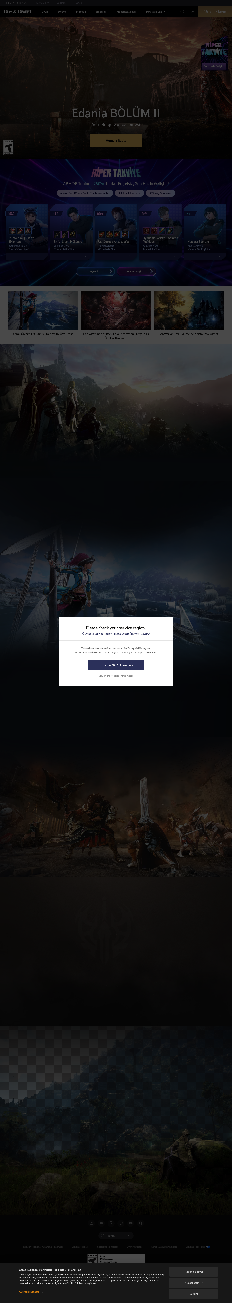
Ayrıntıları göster (29, 1291)
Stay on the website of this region (116, 675)
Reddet (193, 1293)
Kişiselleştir (192, 1282)
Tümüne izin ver (193, 1271)
